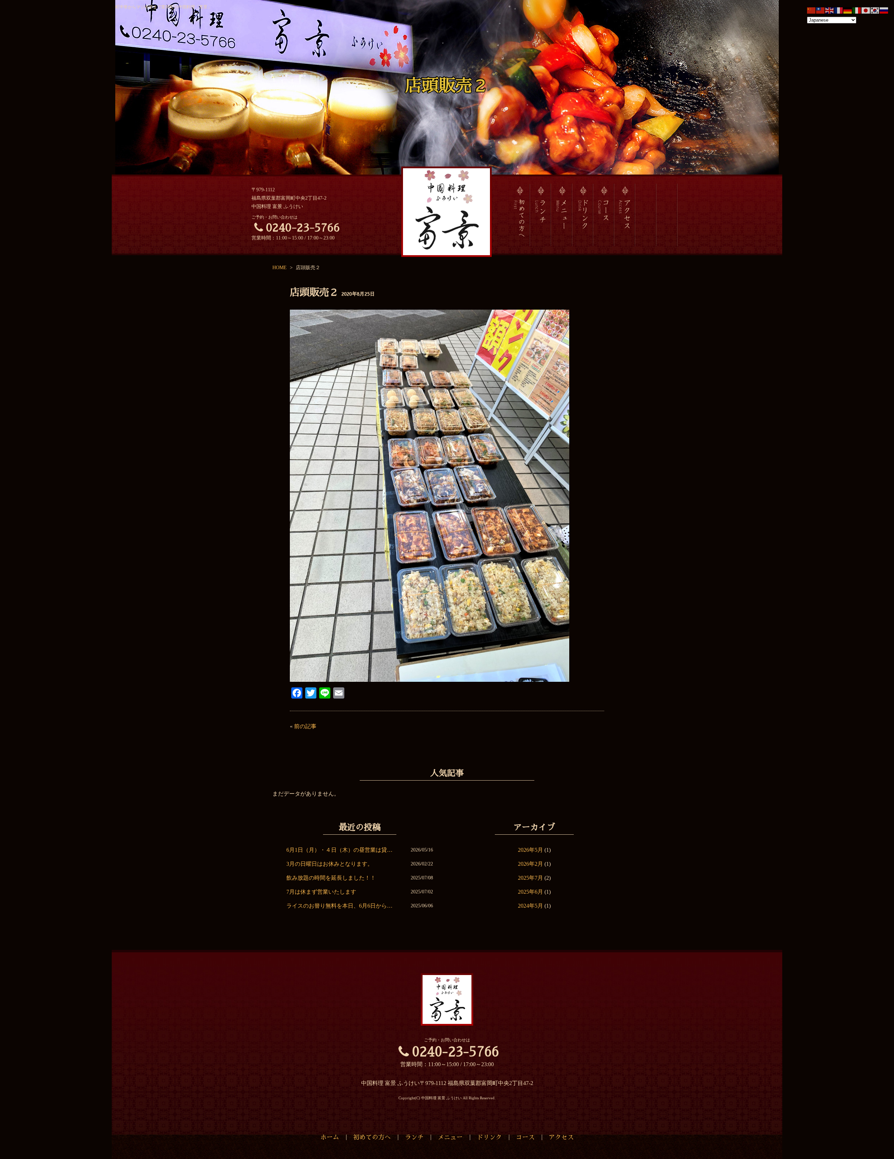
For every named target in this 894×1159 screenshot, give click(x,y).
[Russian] (884, 10)
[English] (829, 10)
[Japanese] (866, 10)
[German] (847, 10)
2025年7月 (530, 878)
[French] (838, 10)
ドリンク (489, 1137)
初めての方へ (372, 1137)
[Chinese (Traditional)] (820, 10)
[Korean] (875, 10)
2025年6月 (530, 892)
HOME (279, 267)
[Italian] (857, 10)
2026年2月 (530, 864)
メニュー (450, 1137)
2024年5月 (530, 906)
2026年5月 (530, 850)
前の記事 (305, 726)
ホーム (329, 1137)
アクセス (561, 1137)
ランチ (414, 1137)
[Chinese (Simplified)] (811, 10)
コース (525, 1137)
